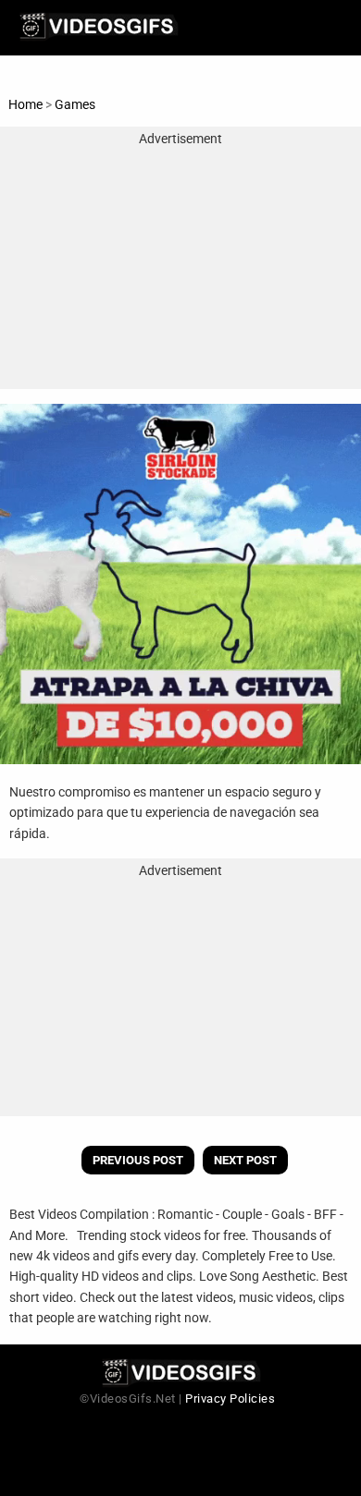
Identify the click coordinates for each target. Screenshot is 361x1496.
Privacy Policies (230, 1398)
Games (75, 104)
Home (25, 104)
